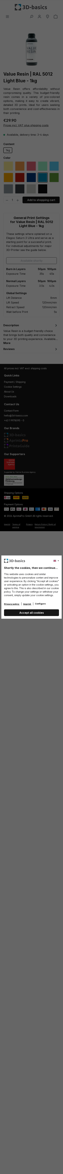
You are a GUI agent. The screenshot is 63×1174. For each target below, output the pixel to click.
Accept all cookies (31, 612)
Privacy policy (12, 604)
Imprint (27, 604)
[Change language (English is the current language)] (56, 560)
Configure (40, 603)
